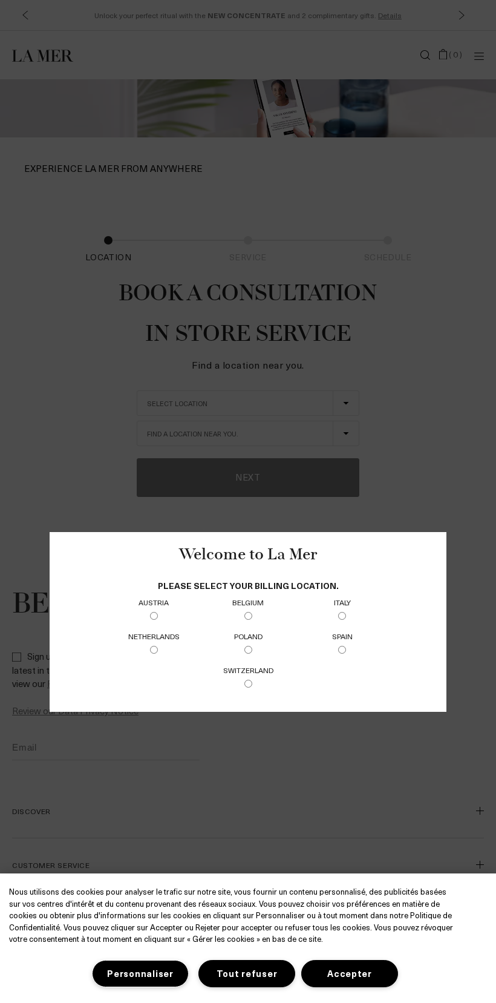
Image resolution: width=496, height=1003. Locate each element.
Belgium (248, 602)
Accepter (349, 973)
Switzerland (248, 670)
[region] (248, 938)
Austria (154, 602)
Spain (342, 636)
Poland (248, 636)
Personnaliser (140, 973)
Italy (342, 602)
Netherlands (154, 636)
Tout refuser (247, 973)
